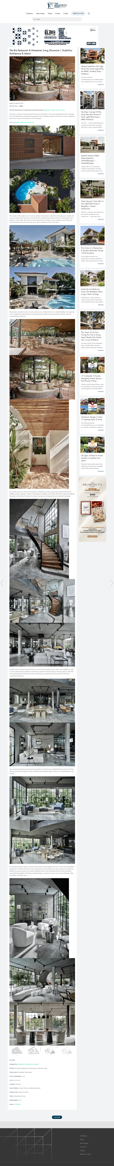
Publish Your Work (78, 13)
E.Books (66, 13)
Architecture (29, 13)
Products (57, 13)
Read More (101, 84)
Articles (50, 13)
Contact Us (83, 1147)
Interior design (40, 13)
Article (82, 1139)
